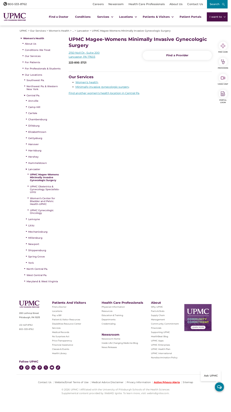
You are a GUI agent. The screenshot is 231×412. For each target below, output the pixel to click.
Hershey (33, 156)
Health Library (59, 353)
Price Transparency (62, 340)
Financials (156, 328)
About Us (175, 4)
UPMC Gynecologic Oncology (42, 212)
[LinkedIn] (33, 368)
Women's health (86, 82)
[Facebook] (21, 368)
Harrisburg (34, 150)
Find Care (223, 52)
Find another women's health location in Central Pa (104, 93)
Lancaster (34, 169)
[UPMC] (14, 17)
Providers (223, 68)
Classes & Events (60, 349)
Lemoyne (34, 219)
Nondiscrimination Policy (164, 357)
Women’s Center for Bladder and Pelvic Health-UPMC (42, 201)
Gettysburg (35, 138)
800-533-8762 (17, 4)
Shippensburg (37, 250)
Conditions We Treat (37, 50)
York (31, 262)
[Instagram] (27, 368)
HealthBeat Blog (159, 336)
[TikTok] (58, 367)
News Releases (109, 347)
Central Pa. (33, 95)
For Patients (32, 62)
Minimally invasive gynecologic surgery (102, 87)
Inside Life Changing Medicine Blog (120, 343)
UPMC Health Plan (160, 349)
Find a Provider (177, 55)
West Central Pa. (37, 275)
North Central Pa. (37, 268)
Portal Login (223, 101)
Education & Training (112, 315)
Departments (109, 319)
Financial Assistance (62, 345)
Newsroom (116, 4)
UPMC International (161, 353)
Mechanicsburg (38, 231)
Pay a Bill (57, 315)
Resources (107, 311)
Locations (57, 311)
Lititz (31, 225)
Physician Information (113, 307)
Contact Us (195, 4)
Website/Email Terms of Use (72, 382)
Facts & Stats (157, 311)
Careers (98, 4)
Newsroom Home (111, 339)
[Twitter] (46, 367)
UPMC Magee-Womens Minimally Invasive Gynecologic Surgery (44, 177)
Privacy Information (139, 382)
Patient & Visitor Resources (66, 319)
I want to (216, 16)
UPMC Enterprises (160, 345)
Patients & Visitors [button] (157, 16)
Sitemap (188, 382)
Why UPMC (157, 307)
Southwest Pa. (35, 80)
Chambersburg (37, 119)
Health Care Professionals (147, 4)
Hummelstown (37, 163)
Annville (33, 100)
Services (56, 328)
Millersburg (35, 237)
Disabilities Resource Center (66, 323)
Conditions (83, 16)
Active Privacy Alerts (167, 382)
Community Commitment (165, 323)
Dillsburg (34, 125)
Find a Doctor (58, 16)
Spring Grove (36, 256)
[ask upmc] (219, 386)
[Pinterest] (40, 368)
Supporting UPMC (160, 332)
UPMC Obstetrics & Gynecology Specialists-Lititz (44, 189)
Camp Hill (34, 107)
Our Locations (33, 74)
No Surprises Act (61, 336)
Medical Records (60, 332)
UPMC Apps (157, 340)
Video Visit (223, 84)
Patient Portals (190, 16)
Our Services (33, 56)
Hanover (33, 144)
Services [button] (103, 16)
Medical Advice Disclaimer (108, 382)
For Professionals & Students (43, 68)
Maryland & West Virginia (42, 281)
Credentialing (109, 323)
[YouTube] (52, 368)
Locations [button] (126, 16)
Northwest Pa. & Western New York (42, 88)
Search (215, 4)
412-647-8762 (26, 325)
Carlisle (32, 113)
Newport (33, 244)
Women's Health (33, 38)
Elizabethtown (37, 131)
